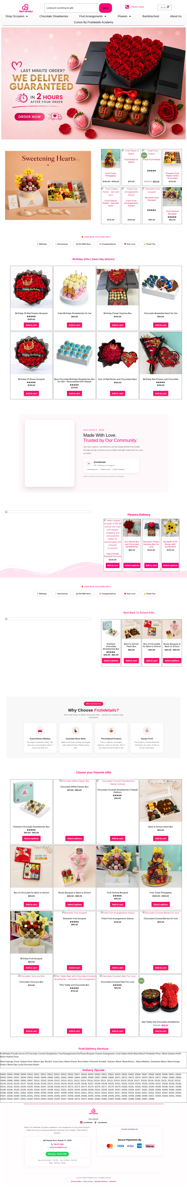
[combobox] (71, 8)
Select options (132, 565)
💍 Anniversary (61, 244)
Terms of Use (88, 1181)
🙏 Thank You (149, 244)
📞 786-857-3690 (57, 1144)
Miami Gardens (169, 1054)
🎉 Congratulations (107, 244)
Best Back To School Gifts (139, 612)
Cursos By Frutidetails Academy (93, 22)
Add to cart (31, 325)
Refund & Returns (101, 1181)
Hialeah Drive (12, 1057)
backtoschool (150, 16)
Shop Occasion (14, 16)
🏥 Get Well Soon (83, 244)
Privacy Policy (76, 1181)
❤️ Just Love (129, 244)
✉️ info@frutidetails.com (57, 1147)
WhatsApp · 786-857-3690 (57, 1154)
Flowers (122, 16)
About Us (176, 16)
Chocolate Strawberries (53, 16)
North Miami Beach (137, 1054)
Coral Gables (122, 1054)
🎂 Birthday (42, 244)
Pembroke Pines (153, 1054)
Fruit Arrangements (91, 16)
